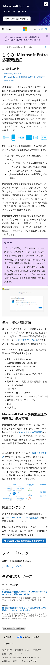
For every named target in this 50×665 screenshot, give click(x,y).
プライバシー (14, 653)
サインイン (43, 29)
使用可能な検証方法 (12, 73)
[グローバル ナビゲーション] (2, 29)
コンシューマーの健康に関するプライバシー (20, 657)
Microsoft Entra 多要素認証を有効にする (24, 540)
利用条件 (6, 661)
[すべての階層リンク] (4, 47)
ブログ (36, 650)
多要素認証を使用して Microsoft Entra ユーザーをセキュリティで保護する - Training (24, 593)
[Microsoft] (25, 29)
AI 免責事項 (7, 650)
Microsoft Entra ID (17, 47)
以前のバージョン (22, 650)
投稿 (4, 653)
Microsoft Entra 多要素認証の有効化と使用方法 (24, 77)
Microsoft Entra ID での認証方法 (22, 517)
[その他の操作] (45, 47)
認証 (31, 47)
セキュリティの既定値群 (30, 432)
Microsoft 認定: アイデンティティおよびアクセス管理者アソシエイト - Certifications (24, 609)
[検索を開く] (34, 29)
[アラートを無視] (46, 4)
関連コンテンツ (10, 80)
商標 (15, 661)
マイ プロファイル (26, 340)
